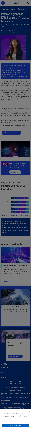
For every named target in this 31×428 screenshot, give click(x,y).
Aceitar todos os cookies (15, 425)
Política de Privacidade (17, 417)
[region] (15, 418)
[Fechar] (29, 411)
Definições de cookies (15, 420)
